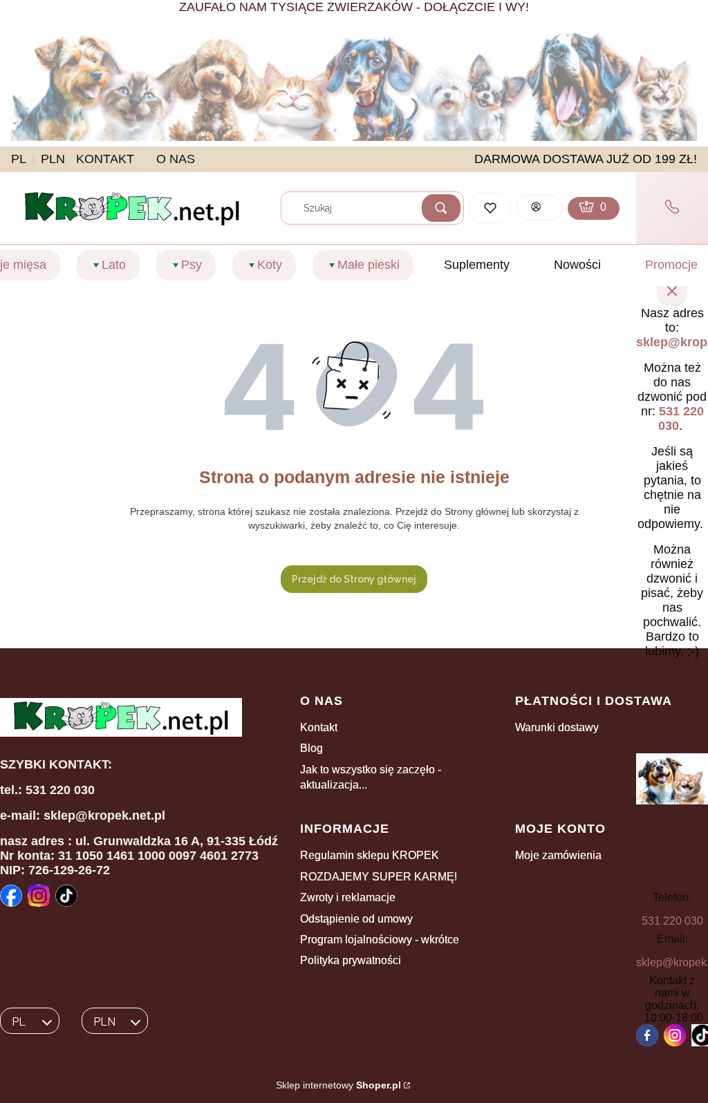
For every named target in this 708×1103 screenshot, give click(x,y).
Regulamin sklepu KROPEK (369, 855)
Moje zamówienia (558, 855)
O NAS (175, 159)
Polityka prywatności (350, 960)
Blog (311, 748)
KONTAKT (105, 159)
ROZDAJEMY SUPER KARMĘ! (378, 877)
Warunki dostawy (557, 727)
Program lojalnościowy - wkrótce (379, 939)
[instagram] (675, 1035)
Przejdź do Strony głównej (354, 579)
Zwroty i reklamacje (347, 897)
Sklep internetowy (338, 1085)
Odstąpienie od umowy (356, 919)
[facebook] (647, 1035)
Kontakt (318, 727)
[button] (441, 208)
